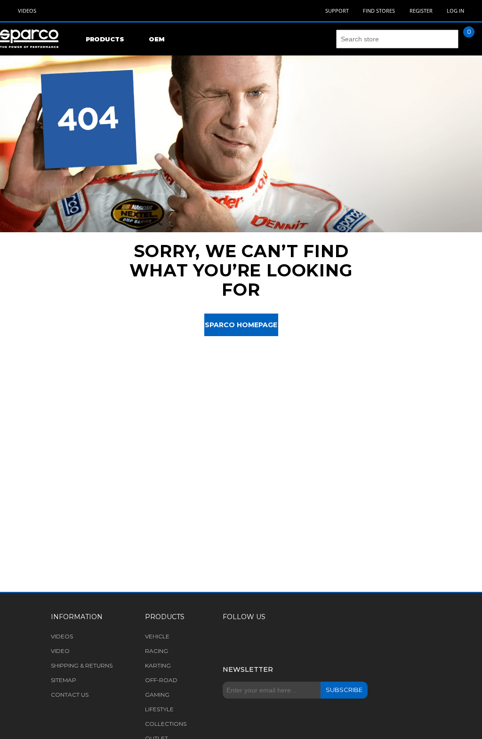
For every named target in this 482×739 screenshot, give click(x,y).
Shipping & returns (81, 665)
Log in (455, 10)
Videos (27, 10)
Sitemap (63, 680)
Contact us (69, 694)
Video (60, 650)
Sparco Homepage (241, 325)
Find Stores (379, 10)
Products (105, 39)
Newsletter (248, 669)
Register (421, 10)
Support (337, 10)
